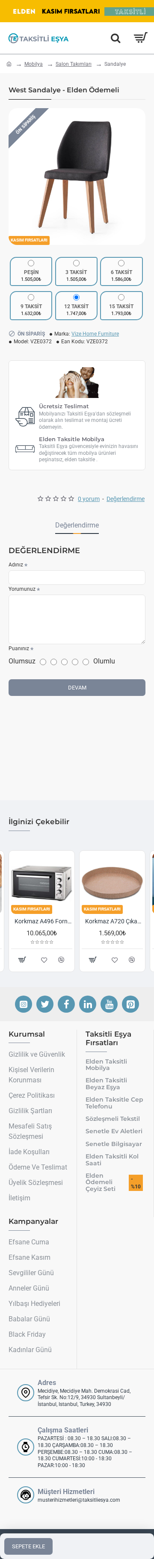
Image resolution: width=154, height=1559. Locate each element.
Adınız (16, 565)
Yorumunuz (22, 589)
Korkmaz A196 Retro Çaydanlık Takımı (120, 921)
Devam (77, 687)
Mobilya (33, 64)
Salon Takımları (74, 64)
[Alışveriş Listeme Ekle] (121, 959)
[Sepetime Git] (140, 38)
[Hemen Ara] (115, 38)
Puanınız (19, 648)
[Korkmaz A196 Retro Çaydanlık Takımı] (118, 883)
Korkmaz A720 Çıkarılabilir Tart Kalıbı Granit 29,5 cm (50, 921)
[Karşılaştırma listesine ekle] (138, 959)
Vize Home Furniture (95, 334)
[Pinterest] (130, 1004)
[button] (17, 176)
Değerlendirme (77, 525)
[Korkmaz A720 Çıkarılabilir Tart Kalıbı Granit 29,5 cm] (48, 883)
